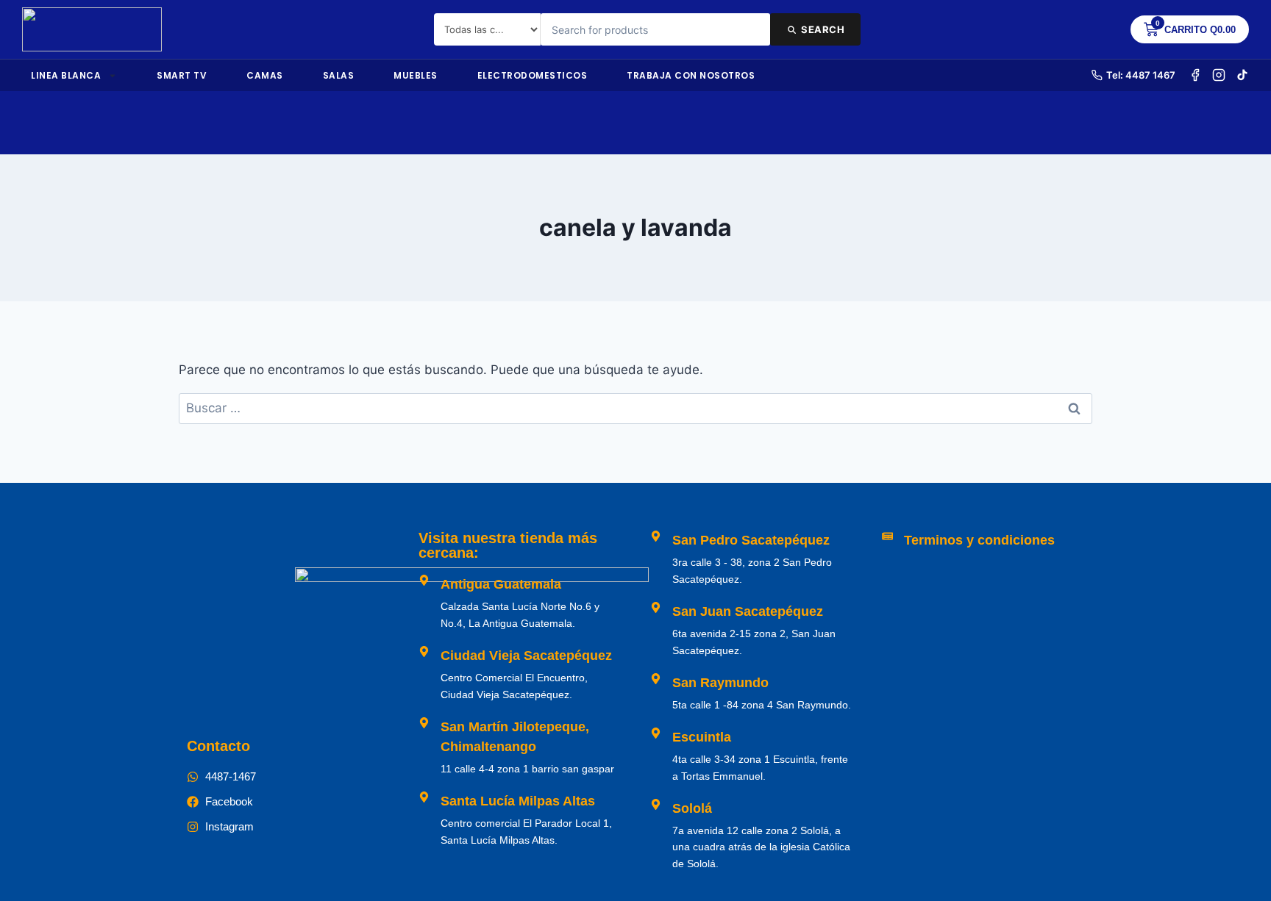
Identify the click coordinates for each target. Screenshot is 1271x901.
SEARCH (822, 29)
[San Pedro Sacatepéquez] (655, 536)
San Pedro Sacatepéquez (751, 540)
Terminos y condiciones (979, 540)
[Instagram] (1218, 75)
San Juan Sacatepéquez (747, 611)
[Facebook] (1195, 75)
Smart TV (182, 75)
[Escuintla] (655, 733)
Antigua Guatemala (501, 584)
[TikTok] (1242, 75)
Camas (264, 75)
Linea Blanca (66, 75)
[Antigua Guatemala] (424, 580)
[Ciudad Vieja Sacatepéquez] (424, 651)
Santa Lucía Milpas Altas (518, 801)
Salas (339, 75)
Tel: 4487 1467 (1140, 75)
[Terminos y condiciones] (887, 536)
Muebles (416, 75)
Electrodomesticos (532, 75)
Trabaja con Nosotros (691, 75)
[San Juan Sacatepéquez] (655, 607)
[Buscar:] (635, 408)
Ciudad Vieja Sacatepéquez (526, 655)
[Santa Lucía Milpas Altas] (424, 797)
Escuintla (701, 737)
